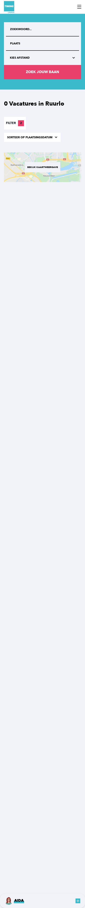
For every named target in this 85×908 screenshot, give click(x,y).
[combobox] (42, 43)
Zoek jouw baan (42, 72)
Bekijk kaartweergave (42, 167)
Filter (14, 123)
